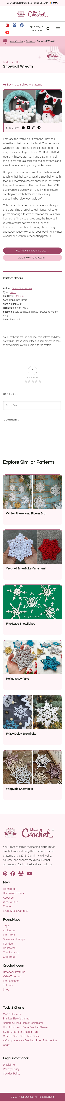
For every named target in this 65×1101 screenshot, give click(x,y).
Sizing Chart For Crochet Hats (20, 1031)
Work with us (10, 902)
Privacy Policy (11, 1069)
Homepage (9, 888)
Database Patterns (14, 972)
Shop (6, 989)
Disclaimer (9, 1064)
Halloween (9, 948)
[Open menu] (57, 29)
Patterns (30, 41)
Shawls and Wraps (14, 939)
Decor (13, 292)
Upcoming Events (13, 893)
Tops (6, 926)
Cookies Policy (11, 1073)
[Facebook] (21, 25)
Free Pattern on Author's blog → (32, 250)
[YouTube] (7, 32)
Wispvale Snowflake (19, 788)
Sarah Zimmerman (22, 288)
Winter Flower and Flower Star (26, 513)
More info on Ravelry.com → (33, 257)
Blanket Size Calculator (16, 1018)
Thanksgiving (11, 952)
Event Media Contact (15, 910)
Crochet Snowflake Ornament (26, 568)
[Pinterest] (7, 25)
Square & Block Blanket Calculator (23, 1022)
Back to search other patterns (24, 84)
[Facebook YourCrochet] (12, 873)
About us (8, 897)
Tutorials (8, 985)
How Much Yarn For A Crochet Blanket (25, 1027)
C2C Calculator (12, 1014)
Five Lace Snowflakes (20, 623)
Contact (8, 906)
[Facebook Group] (14, 25)
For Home (9, 934)
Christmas (9, 956)
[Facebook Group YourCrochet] (21, 873)
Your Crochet (16, 41)
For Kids (8, 943)
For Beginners (11, 980)
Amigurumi (9, 930)
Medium (19, 296)
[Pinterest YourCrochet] (5, 873)
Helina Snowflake (17, 678)
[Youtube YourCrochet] (29, 873)
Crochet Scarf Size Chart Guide (21, 1036)
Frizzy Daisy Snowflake (21, 733)
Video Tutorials (12, 976)
